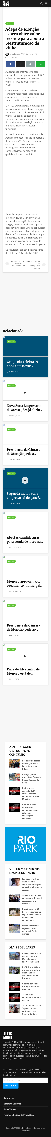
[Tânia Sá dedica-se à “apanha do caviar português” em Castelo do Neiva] (14, 1008)
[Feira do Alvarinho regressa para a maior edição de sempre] (14, 928)
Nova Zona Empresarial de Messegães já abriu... (25, 408)
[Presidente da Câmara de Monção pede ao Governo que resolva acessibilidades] (25, 609)
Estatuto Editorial (12, 1104)
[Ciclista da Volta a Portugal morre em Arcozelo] (14, 986)
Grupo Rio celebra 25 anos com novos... (22, 364)
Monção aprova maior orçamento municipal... (24, 584)
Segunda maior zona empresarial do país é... (24, 496)
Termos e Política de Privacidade (19, 1115)
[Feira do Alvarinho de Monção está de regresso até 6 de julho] (25, 653)
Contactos (9, 1098)
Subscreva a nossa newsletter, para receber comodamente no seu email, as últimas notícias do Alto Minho (24, 1072)
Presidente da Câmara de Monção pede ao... (23, 627)
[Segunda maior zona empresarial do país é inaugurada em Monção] (25, 477)
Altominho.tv (14, 54)
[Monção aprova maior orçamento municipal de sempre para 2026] (25, 565)
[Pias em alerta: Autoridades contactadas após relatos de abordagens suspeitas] (14, 807)
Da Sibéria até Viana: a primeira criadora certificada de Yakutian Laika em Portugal (31, 972)
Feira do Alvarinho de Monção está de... (23, 671)
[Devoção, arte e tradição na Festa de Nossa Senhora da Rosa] (14, 777)
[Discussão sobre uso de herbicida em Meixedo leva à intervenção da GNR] (14, 956)
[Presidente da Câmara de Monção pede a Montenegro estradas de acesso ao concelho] (25, 434)
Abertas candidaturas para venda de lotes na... (25, 540)
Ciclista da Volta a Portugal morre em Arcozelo (31, 986)
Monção (10, 23)
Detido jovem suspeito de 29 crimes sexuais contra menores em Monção (31, 793)
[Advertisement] (25, 184)
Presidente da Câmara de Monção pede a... (23, 452)
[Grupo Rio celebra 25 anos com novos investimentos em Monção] (25, 346)
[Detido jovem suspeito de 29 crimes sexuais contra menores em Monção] (14, 791)
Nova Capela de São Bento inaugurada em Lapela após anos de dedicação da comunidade (31, 914)
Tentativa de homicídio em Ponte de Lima (31, 997)
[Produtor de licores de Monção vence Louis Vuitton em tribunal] (14, 763)
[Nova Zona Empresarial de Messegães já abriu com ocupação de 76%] (25, 390)
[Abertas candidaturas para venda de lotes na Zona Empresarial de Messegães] (25, 521)
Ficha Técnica (10, 1109)
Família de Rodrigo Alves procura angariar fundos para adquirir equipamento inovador (32, 884)
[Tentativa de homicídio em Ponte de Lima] (14, 997)
